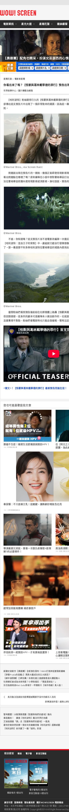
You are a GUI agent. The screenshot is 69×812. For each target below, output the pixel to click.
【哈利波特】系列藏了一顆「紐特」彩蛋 (22, 728)
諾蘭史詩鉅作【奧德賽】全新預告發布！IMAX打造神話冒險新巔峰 (34, 671)
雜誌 (20, 753)
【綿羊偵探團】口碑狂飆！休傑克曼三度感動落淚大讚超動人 (32, 678)
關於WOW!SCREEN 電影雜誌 (50, 802)
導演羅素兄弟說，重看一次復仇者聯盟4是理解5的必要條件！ (27, 550)
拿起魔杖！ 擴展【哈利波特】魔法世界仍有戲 (26, 718)
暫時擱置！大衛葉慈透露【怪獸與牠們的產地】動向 (28, 714)
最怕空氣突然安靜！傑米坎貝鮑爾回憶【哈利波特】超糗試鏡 (32, 725)
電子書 (29, 753)
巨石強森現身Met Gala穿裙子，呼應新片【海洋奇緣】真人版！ (33, 685)
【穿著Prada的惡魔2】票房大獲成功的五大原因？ (27, 674)
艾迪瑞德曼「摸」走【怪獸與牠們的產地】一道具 (27, 721)
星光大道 (26, 23)
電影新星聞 (20, 78)
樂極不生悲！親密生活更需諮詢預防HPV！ (27, 444)
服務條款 (18, 802)
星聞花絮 (44, 23)
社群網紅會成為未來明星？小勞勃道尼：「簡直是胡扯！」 (30, 681)
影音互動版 (41, 753)
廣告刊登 (8, 802)
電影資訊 (8, 23)
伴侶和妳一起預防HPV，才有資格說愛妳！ (27, 652)
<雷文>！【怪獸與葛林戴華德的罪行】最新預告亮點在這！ (35, 388)
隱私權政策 (29, 802)
